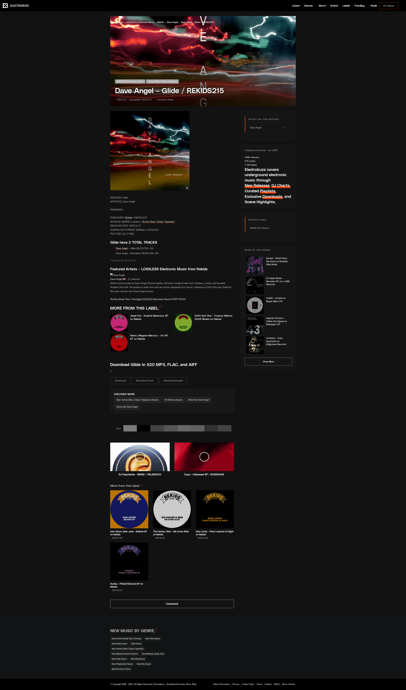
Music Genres (288, 684)
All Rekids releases (174, 400)
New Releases (257, 185)
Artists (334, 5)
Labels (346, 5)
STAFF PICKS (178, 299)
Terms (259, 684)
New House (136, 644)
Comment (172, 603)
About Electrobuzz (221, 684)
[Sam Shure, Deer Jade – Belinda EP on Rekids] (129, 509)
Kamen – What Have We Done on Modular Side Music (277, 261)
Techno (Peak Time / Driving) (125, 299)
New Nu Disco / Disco (121, 669)
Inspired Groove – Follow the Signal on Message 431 (276, 321)
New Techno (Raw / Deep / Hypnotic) (128, 649)
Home (120, 22)
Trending (359, 5)
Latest (296, 5)
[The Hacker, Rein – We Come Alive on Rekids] (172, 509)
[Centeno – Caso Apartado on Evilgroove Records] (255, 345)
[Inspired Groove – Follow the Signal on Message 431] (255, 325)
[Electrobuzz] (15, 5)
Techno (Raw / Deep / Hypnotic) (162, 81)
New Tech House (152, 639)
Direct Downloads (173, 380)
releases (252, 157)
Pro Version (388, 6)
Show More (268, 361)
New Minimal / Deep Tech (153, 654)
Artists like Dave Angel (127, 407)
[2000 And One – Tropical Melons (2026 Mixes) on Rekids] (183, 322)
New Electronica (138, 659)
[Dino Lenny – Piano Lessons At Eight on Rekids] (215, 509)
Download (120, 380)
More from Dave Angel (199, 400)
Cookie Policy (248, 684)
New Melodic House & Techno (125, 654)
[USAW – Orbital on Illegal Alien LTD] (255, 305)
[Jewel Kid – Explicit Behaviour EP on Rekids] (119, 322)
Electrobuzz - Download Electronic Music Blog (175, 684)
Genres (308, 5)
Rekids (160, 22)
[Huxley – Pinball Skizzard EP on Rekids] (129, 562)
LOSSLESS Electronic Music (140, 22)
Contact (268, 684)
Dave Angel (172, 22)
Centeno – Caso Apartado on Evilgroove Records (276, 341)
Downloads (272, 196)
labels (251, 165)
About (322, 5)
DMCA (277, 684)
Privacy (235, 684)
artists (250, 161)
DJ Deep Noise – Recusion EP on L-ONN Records (278, 281)
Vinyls (373, 5)
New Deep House (119, 644)
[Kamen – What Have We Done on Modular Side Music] (255, 265)
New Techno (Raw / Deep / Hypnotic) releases (138, 400)
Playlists (267, 190)
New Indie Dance (119, 659)
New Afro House (144, 664)
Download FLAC (145, 380)
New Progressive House (122, 664)
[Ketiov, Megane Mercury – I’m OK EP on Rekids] (119, 342)
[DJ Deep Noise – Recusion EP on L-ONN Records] (255, 285)
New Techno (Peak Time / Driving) (126, 639)
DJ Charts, (281, 185)
